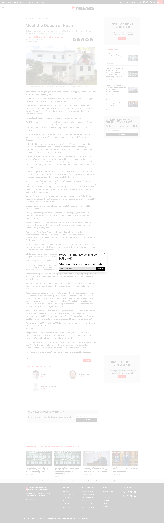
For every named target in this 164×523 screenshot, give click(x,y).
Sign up (101, 269)
